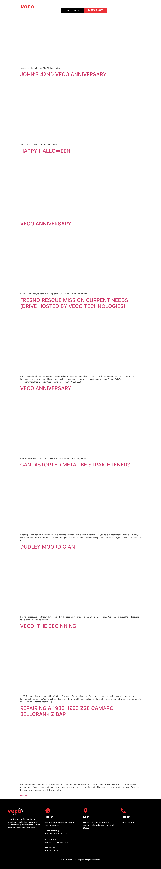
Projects (122, 4)
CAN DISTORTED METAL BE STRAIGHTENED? (75, 464)
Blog (99, 4)
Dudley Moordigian (47, 547)
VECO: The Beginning (48, 626)
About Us (75, 4)
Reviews (109, 4)
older (23, 795)
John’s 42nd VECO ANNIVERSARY (63, 74)
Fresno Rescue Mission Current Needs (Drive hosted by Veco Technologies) (74, 303)
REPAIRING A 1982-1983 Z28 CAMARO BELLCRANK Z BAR (67, 711)
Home (63, 4)
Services (87, 4)
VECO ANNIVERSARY (45, 223)
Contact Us (137, 4)
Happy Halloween (45, 151)
